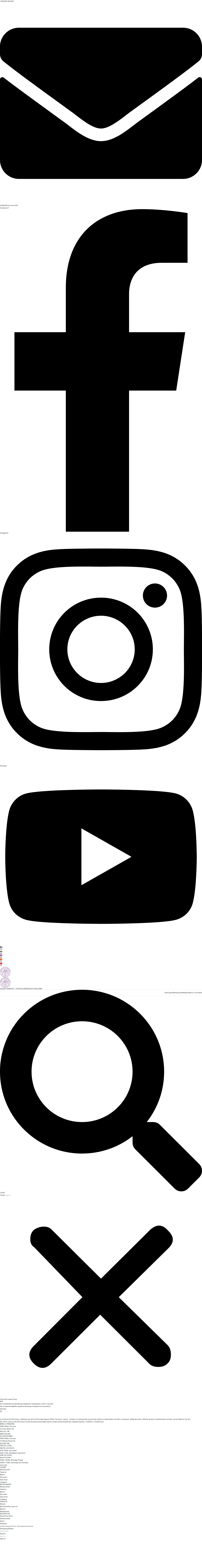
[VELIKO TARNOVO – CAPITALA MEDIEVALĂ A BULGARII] (101, 972)
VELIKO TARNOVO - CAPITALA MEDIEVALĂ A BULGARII (21, 989)
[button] (101, 1092)
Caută (2, 1195)
